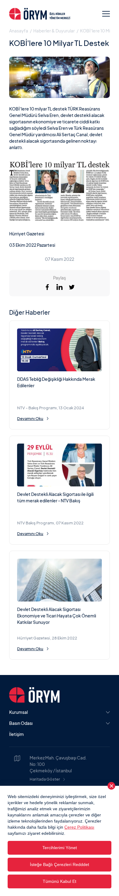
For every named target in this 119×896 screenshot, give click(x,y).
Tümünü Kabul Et (59, 881)
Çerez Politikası (79, 827)
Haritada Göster (45, 779)
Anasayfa (18, 30)
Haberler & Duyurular (54, 30)
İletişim (16, 734)
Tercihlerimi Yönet (59, 847)
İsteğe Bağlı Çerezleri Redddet (59, 864)
